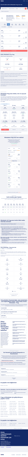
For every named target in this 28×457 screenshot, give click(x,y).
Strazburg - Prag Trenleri (21, 409)
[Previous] (3, 204)
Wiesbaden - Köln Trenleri (4, 385)
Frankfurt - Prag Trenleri (21, 406)
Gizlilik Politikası (24, 454)
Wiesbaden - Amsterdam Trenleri (5, 414)
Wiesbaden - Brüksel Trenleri (22, 414)
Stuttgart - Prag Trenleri (13, 411)
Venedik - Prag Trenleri (4, 408)
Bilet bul (7, 60)
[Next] (26, 24)
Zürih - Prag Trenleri (3, 406)
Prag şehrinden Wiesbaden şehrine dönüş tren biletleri (6, 393)
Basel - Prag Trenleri (12, 409)
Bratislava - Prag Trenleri (21, 423)
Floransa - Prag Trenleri (21, 408)
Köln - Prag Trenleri (3, 409)
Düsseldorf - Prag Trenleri (4, 411)
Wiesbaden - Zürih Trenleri (4, 416)
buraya (19, 192)
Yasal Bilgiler (13, 454)
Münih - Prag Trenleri (21, 403)
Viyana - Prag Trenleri (3, 404)
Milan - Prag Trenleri (3, 403)
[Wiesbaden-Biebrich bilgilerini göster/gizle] (26, 372)
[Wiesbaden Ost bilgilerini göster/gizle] (26, 375)
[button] (17, 9)
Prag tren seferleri (10, 428)
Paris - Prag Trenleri (3, 401)
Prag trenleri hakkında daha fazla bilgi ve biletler (20, 393)
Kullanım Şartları (18, 454)
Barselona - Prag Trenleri (13, 404)
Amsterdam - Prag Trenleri (13, 403)
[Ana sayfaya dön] (2, 455)
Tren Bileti (5, 428)
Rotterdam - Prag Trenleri (21, 411)
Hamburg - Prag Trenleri (13, 408)
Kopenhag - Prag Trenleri (13, 406)
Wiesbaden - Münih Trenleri (13, 414)
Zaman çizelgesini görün (7, 69)
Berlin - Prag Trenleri (21, 401)
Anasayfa (2, 428)
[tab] (4, 27)
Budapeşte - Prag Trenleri (13, 423)
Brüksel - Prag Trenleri (21, 404)
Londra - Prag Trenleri (13, 401)
